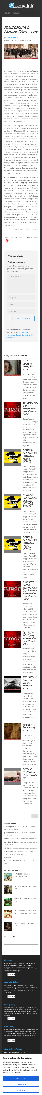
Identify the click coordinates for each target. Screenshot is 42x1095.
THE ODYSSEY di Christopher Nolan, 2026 (25, 839)
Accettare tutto (21, 1078)
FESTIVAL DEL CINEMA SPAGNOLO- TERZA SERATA (30, 455)
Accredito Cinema (21, 40)
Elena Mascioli (12, 37)
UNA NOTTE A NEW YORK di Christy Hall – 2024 (23, 851)
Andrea (7, 839)
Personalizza (21, 1084)
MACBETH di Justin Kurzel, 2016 (29, 727)
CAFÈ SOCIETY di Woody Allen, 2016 (28, 365)
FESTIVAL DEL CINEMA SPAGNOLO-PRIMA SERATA (30, 543)
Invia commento (23, 318)
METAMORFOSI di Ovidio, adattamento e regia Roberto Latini (31, 408)
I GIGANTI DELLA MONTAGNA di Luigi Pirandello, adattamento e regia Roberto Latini (30, 590)
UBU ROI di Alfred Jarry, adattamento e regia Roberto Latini (29, 638)
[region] (21, 1074)
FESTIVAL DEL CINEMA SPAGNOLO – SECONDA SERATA (30, 500)
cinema (31, 40)
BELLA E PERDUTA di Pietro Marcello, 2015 (30, 773)
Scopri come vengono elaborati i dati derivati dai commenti (20, 335)
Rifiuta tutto (21, 1090)
